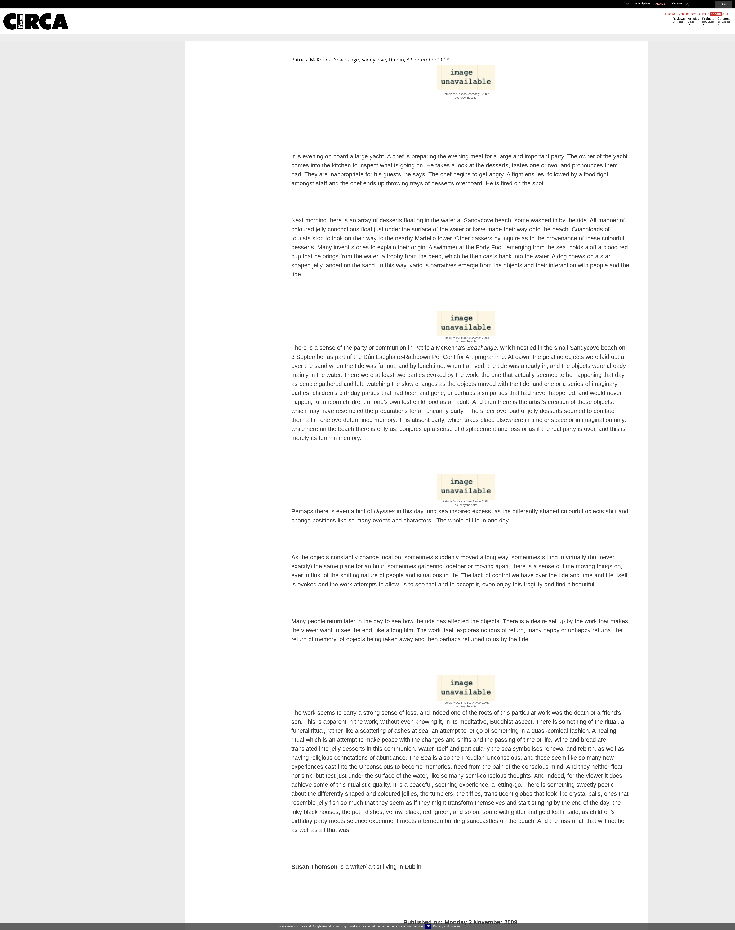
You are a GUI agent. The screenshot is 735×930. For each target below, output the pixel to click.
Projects (708, 20)
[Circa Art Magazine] (36, 17)
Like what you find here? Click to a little (697, 14)
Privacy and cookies (446, 926)
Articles (693, 20)
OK (428, 926)
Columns (724, 20)
